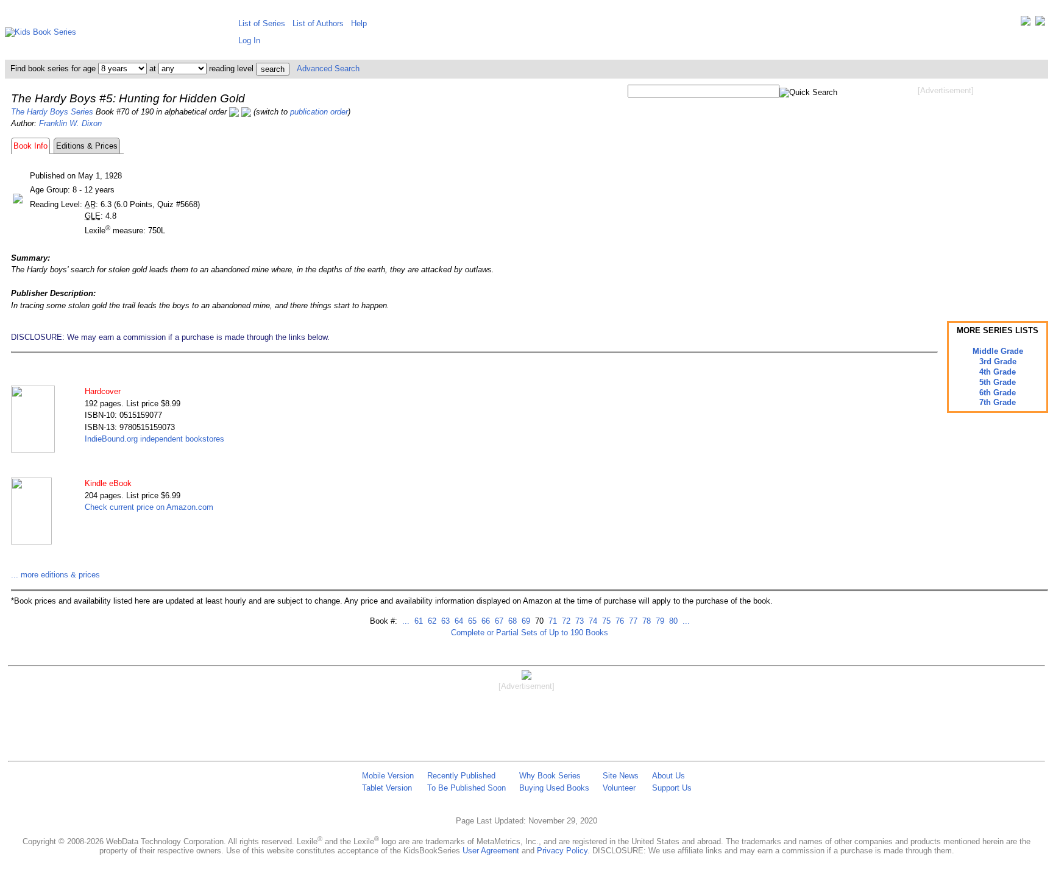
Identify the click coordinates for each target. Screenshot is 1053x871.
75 (605, 621)
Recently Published (461, 775)
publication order (319, 111)
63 (444, 621)
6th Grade (997, 392)
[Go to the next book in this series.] (246, 111)
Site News (621, 775)
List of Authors (318, 23)
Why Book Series (550, 775)
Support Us (672, 787)
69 (524, 621)
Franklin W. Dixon (70, 123)
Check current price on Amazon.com (149, 507)
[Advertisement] (945, 193)
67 (497, 621)
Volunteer (619, 787)
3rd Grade (997, 361)
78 (645, 621)
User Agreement (491, 850)
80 (672, 621)
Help (359, 23)
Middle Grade (998, 351)
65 (471, 621)
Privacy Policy (562, 850)
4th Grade (997, 371)
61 (417, 621)
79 (658, 621)
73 (578, 621)
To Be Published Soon (466, 787)
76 (618, 621)
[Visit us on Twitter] (1025, 23)
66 (484, 621)
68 (511, 621)
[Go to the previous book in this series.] (234, 111)
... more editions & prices (55, 574)
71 (551, 621)
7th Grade (997, 402)
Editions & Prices (87, 145)
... (406, 621)
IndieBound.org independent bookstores (154, 438)
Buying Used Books (554, 787)
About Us (668, 775)
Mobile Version (388, 775)
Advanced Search (328, 68)
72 (564, 621)
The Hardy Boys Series (52, 111)
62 (430, 621)
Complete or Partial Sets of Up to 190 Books (529, 632)
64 (457, 621)
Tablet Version (387, 787)
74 (591, 621)
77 (631, 621)
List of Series (261, 23)
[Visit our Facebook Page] (1040, 23)
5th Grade (997, 382)
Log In (249, 40)
